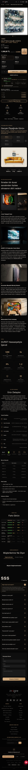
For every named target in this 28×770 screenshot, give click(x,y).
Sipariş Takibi (14, 727)
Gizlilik (8, 762)
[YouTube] (20, 700)
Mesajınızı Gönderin (14, 679)
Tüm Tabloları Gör (20, 719)
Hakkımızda (20, 706)
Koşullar (12, 762)
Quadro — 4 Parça (7, 714)
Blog (21, 717)
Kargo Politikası (14, 729)
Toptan (20, 714)
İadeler (16, 762)
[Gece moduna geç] (26, 141)
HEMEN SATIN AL (14, 75)
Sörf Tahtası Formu (7, 712)
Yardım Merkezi (14, 733)
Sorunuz (4, 668)
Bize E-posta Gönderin (8, 756)
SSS (21, 708)
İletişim (20, 710)
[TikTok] (17, 700)
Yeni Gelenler (7, 721)
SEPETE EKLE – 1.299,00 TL (18, 71)
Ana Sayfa (2, 4)
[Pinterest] (14, 700)
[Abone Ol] (20, 743)
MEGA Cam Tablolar (7, 710)
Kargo (20, 762)
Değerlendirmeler (9, 557)
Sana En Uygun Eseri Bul (14, 101)
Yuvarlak (7, 717)
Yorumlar (21, 712)
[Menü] (26, 2)
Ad (3, 658)
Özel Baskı (7, 719)
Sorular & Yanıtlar (19, 557)
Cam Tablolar (7, 4)
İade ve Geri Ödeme (14, 731)
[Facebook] (10, 700)
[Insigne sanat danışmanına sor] (26, 762)
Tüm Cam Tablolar (7, 706)
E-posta (4, 663)
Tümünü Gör (24, 580)
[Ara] (18, 2)
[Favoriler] (16, 2)
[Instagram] (7, 700)
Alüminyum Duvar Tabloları (7, 708)
